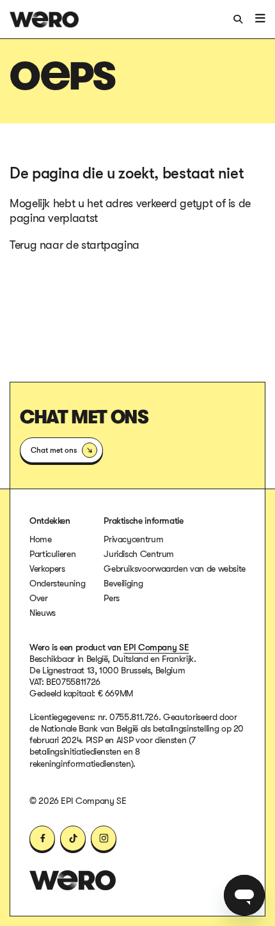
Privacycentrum (133, 539)
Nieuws (42, 612)
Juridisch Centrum (139, 554)
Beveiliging (123, 583)
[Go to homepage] (72, 880)
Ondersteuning (57, 583)
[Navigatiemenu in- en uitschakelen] (260, 18)
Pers (112, 598)
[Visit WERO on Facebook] (42, 838)
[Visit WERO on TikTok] (73, 838)
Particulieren (52, 554)
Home (40, 539)
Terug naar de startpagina (74, 245)
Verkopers (47, 568)
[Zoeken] (239, 18)
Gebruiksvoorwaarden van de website (175, 568)
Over (38, 598)
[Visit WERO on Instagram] (103, 838)
